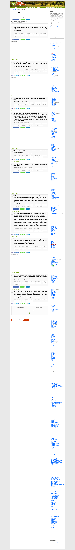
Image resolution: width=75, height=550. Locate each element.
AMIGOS (52, 51)
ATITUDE (52, 61)
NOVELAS (53, 257)
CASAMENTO (53, 83)
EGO (52, 138)
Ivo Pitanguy (53, 454)
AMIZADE (52, 52)
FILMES (52, 172)
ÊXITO (52, 162)
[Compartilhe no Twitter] (28, 19)
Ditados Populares (54, 416)
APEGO (52, 56)
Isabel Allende (53, 451)
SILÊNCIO (53, 327)
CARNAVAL (53, 80)
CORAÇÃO (53, 102)
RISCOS (52, 311)
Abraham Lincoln (54, 377)
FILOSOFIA (44, 69)
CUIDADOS (53, 113)
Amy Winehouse (54, 384)
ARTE (52, 58)
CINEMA (52, 84)
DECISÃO (52, 119)
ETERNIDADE (53, 157)
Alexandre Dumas (54, 383)
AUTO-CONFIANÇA (54, 69)
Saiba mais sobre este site (54, 26)
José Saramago (54, 464)
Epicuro (52, 420)
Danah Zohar (16, 122)
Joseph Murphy (54, 466)
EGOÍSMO (53, 139)
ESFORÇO (53, 147)
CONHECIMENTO (17, 71)
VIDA (52, 356)
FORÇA (52, 176)
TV (51, 348)
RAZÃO (52, 298)
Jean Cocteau (53, 457)
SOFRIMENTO (53, 332)
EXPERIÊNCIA (53, 163)
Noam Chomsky (54, 498)
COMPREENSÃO (54, 88)
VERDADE (53, 353)
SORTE (52, 335)
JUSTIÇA (52, 218)
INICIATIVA (53, 210)
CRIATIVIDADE (53, 110)
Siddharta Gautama (54, 521)
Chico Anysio (53, 405)
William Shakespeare (55, 531)
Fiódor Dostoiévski (54, 426)
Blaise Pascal (53, 400)
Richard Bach (53, 514)
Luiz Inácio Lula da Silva (55, 479)
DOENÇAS (53, 130)
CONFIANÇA (53, 92)
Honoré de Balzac (54, 447)
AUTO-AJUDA (53, 68)
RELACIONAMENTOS (28, 33)
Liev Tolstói (53, 476)
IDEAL (52, 202)
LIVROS (52, 229)
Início (16, 7)
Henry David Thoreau (55, 443)
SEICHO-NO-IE (53, 519)
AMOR (52, 53)
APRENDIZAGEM (54, 57)
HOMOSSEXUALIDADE (55, 197)
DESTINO (52, 126)
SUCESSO (53, 336)
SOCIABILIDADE (54, 329)
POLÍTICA (53, 283)
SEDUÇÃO (53, 319)
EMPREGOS (53, 142)
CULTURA (53, 114)
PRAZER (52, 287)
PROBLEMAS (53, 292)
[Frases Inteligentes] (18, 3)
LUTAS (52, 231)
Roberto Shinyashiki (55, 516)
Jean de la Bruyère (54, 458)
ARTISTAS (53, 59)
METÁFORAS (36, 33)
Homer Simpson (54, 446)
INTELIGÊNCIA (53, 211)
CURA (52, 115)
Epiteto (52, 421)
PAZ (51, 273)
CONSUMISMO (53, 97)
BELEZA (16, 72)
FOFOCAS (53, 175)
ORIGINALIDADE (54, 264)
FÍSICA (32, 69)
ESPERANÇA (53, 149)
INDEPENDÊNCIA (54, 209)
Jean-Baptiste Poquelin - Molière (57, 460)
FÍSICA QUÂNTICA (31, 71)
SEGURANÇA (53, 320)
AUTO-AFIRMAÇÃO (54, 67)
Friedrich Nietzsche (54, 430)
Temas (16, 9)
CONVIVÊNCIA (53, 100)
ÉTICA (52, 158)
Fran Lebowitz (53, 427)
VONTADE (53, 365)
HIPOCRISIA (53, 192)
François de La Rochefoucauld (57, 429)
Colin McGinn (16, 101)
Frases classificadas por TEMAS (32, 7)
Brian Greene (16, 68)
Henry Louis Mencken (55, 445)
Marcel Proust (53, 483)
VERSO (52, 354)
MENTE (52, 239)
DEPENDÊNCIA (53, 121)
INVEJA (52, 214)
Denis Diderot (53, 412)
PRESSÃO (53, 291)
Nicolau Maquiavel (54, 497)
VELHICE (52, 352)
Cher (52, 404)
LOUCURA (53, 230)
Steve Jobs (53, 525)
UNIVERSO (21, 72)
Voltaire (52, 528)
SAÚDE (52, 318)
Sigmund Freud (54, 522)
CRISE (52, 111)
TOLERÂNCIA (53, 343)
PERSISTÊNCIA (54, 277)
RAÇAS (52, 299)
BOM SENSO (53, 76)
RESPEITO (53, 308)
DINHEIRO (53, 129)
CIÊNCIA (26, 69)
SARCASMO (53, 315)
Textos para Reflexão (55, 33)
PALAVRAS (53, 270)
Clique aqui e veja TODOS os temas (55, 43)
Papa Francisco (54, 502)
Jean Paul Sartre (54, 459)
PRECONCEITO (54, 288)
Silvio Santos (53, 523)
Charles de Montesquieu (55, 403)
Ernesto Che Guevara (55, 422)
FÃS (51, 181)
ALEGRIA (52, 47)
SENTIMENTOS (53, 323)
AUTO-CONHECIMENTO (55, 70)
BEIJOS (52, 74)
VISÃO (52, 359)
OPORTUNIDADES (54, 262)
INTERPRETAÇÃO (54, 213)
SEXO (52, 325)
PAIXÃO (52, 269)
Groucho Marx (53, 437)
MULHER (52, 246)
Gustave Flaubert (54, 439)
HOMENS (52, 196)
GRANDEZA (53, 188)
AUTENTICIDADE (54, 65)
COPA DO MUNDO (54, 79)
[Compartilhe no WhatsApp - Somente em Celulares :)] (22, 19)
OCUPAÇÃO (53, 261)
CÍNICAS (52, 116)
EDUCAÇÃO (53, 137)
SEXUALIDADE (53, 326)
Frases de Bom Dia (54, 542)
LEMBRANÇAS (53, 224)
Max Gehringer (53, 491)
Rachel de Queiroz (54, 509)
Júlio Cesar (53, 467)
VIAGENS (52, 355)
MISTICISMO (21, 249)
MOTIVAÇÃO (53, 244)
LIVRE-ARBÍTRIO (54, 228)
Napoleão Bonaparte (55, 495)
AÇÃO (52, 71)
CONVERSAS (53, 99)
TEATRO (52, 340)
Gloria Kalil (53, 436)
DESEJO (52, 123)
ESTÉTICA (53, 156)
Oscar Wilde (53, 500)
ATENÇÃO (53, 60)
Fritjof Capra (16, 228)
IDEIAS (52, 205)
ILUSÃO (52, 206)
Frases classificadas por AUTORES (54, 7)
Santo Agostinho (54, 518)
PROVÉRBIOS (53, 295)
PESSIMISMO (53, 279)
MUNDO (52, 248)
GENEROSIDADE (54, 184)
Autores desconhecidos (55, 391)
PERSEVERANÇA (54, 276)
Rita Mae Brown (54, 515)
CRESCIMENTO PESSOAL (55, 107)
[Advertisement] (29, 49)
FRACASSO (53, 177)
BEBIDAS (52, 73)
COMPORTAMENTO (54, 87)
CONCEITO (53, 90)
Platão (52, 506)
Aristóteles (53, 387)
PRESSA (52, 290)
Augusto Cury (53, 390)
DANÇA (52, 118)
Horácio (52, 448)
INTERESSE (53, 212)
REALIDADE (39, 71)
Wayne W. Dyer (53, 530)
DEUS (52, 127)
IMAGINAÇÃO (53, 207)
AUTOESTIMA (53, 66)
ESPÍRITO (53, 155)
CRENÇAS (53, 105)
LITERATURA (53, 227)
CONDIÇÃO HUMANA (55, 91)
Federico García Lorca (55, 424)
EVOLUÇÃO (53, 160)
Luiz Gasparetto (54, 478)
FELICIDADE (53, 168)
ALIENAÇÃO (53, 48)
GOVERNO (53, 187)
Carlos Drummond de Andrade (56, 402)
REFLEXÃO (53, 303)
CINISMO (52, 85)
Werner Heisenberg (17, 167)
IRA (51, 215)
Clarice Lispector (54, 408)
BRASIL (52, 77)
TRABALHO (53, 344)
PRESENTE (53, 289)
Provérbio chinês (54, 507)
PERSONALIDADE (54, 278)
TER (51, 342)
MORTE (52, 243)
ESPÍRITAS (53, 150)
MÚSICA (52, 249)
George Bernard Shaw (55, 432)
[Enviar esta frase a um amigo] (12, 19)
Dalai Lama (53, 411)
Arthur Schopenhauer (55, 388)
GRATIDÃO (53, 189)
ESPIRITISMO (53, 151)
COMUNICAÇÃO (54, 89)
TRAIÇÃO (52, 345)
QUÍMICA (24, 71)
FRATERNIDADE (54, 178)
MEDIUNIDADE (53, 236)
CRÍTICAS (53, 112)
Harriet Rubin (53, 441)
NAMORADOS (53, 251)
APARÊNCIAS (53, 55)
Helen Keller (53, 442)
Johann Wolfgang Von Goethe (56, 462)
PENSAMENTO (53, 274)
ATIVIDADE (53, 62)
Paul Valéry (53, 503)
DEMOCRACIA (53, 120)
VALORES (53, 351)
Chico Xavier (53, 406)
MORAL (52, 242)
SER (51, 324)
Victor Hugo (53, 527)
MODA (52, 241)
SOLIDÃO (52, 333)
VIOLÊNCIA (53, 357)
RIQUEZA (52, 310)
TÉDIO (52, 349)
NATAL (52, 252)
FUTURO (52, 180)
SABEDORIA (53, 314)
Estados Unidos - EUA (55, 159)
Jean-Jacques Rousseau (55, 461)
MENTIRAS (53, 240)
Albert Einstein (53, 381)
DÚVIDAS (52, 134)
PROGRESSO (53, 293)
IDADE (52, 201)
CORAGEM (53, 101)
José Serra (53, 465)
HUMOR (52, 199)
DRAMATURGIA (54, 132)
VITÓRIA (52, 360)
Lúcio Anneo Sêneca (55, 477)
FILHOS (52, 171)
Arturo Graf (53, 389)
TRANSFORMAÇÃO (43, 33)
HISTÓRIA (53, 193)
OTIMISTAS (53, 265)
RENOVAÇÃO (53, 306)
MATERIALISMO (37, 69)
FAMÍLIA (52, 167)
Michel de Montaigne (55, 492)
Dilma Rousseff (54, 415)
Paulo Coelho (53, 504)
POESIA (52, 282)
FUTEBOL (53, 179)
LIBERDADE (53, 225)
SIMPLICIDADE (53, 328)
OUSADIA (52, 266)
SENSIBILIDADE (54, 321)
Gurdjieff (52, 438)
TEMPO (52, 341)
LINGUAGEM (53, 226)
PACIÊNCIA (53, 268)
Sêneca (52, 520)
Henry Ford (53, 444)
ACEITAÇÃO (53, 45)
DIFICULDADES (54, 128)
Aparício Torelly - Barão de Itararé (57, 386)
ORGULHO (53, 263)
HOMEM (52, 195)
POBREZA (53, 280)
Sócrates (52, 524)
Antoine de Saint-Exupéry (56, 385)
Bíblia (52, 399)
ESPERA (52, 148)
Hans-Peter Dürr (17, 203)
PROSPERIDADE (54, 294)
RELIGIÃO (44, 71)
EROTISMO (53, 144)
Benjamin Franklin (54, 397)
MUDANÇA (53, 245)
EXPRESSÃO (53, 164)
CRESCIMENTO (54, 106)
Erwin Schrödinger (17, 279)
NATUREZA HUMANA (55, 255)
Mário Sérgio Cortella (55, 487)
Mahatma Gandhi (54, 482)
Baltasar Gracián (54, 393)
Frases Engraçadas (54, 543)
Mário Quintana (54, 486)
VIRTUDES (53, 358)
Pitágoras (53, 505)
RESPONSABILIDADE (55, 309)
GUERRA (52, 190)
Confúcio (52, 409)
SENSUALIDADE (54, 322)
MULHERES (53, 247)
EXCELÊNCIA (53, 161)
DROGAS (52, 133)
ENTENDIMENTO (54, 143)
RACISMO (53, 297)
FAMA (52, 166)
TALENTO (53, 339)
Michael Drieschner (17, 153)
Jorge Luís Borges (54, 463)
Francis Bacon (53, 428)
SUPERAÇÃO (53, 337)
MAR (52, 234)
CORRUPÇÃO (53, 104)
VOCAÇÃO (53, 364)
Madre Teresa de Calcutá (55, 481)
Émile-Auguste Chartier (55, 419)
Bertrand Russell (54, 398)
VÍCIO (52, 366)
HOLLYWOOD (53, 194)
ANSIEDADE (53, 54)
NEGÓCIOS (53, 256)
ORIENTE (16, 249)
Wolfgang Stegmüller (18, 297)
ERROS (52, 145)
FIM (51, 174)
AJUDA (52, 46)
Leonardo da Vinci (54, 475)
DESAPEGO (53, 122)
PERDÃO (52, 275)
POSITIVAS (53, 284)
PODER (52, 281)
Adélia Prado (53, 378)
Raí (51, 510)
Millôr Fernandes (54, 493)
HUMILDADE (53, 198)
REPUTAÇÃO (53, 307)
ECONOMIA (53, 136)
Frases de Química (18, 12)
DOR (52, 131)
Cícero (52, 407)
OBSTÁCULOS (53, 259)
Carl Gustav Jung (17, 31)
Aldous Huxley (53, 382)
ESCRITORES (53, 146)
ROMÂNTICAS (53, 312)
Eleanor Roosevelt (54, 418)
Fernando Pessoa (54, 425)
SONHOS (52, 334)
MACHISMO (53, 233)
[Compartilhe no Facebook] (16, 19)
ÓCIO (52, 260)
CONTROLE (53, 98)
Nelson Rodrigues (54, 496)
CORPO (52, 103)
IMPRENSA (53, 208)
